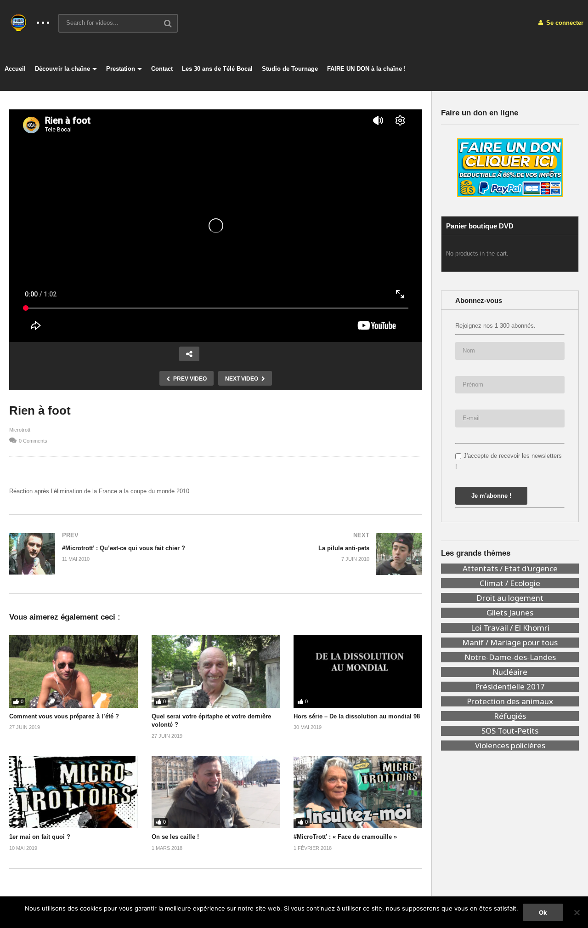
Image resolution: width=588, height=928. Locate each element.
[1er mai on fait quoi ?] (73, 792)
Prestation (120, 68)
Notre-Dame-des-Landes (510, 657)
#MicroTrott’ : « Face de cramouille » (345, 836)
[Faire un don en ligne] (510, 167)
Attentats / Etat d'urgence (510, 569)
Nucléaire (509, 672)
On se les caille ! (175, 836)
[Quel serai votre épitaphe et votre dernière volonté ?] (216, 671)
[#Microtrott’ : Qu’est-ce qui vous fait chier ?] (108, 554)
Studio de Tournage (290, 68)
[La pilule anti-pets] (324, 554)
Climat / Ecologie (510, 583)
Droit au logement (509, 598)
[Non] (576, 912)
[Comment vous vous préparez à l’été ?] (73, 671)
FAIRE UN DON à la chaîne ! (366, 68)
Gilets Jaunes (509, 613)
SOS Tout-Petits (509, 731)
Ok (543, 912)
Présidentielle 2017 (510, 687)
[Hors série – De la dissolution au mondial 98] (358, 671)
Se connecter (563, 22)
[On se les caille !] (216, 792)
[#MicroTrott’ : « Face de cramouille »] (358, 792)
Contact (162, 68)
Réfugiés (510, 716)
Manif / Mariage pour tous (510, 643)
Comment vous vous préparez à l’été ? (64, 716)
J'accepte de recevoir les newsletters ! (508, 461)
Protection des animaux (510, 701)
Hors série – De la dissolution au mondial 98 (357, 716)
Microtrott (19, 430)
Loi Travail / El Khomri (510, 628)
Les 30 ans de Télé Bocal (217, 68)
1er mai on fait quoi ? (39, 836)
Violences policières (510, 745)
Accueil (15, 68)
